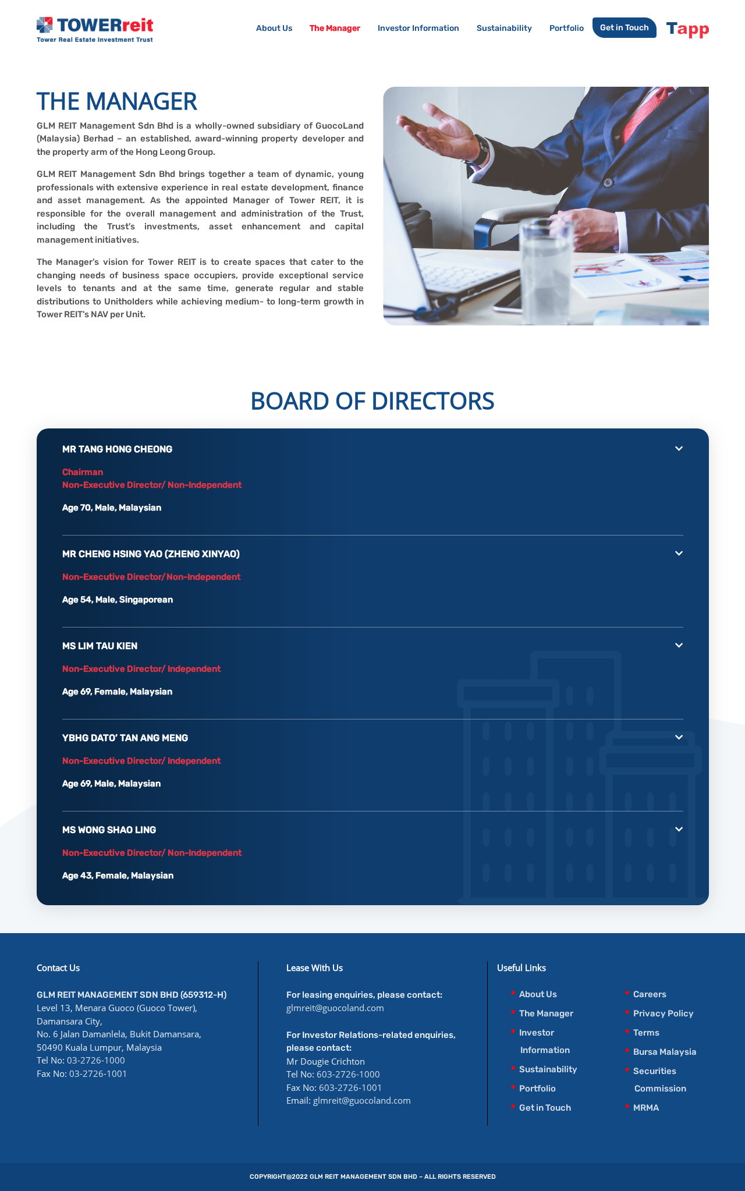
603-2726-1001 (350, 1087)
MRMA (646, 1108)
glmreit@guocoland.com (335, 1007)
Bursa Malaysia (665, 1052)
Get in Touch (624, 28)
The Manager (335, 28)
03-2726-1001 (98, 1073)
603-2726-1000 (348, 1074)
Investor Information (418, 28)
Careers (649, 994)
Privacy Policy (663, 1013)
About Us (274, 28)
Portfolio (566, 28)
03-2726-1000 (96, 1060)
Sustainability (504, 28)
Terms (646, 1032)
